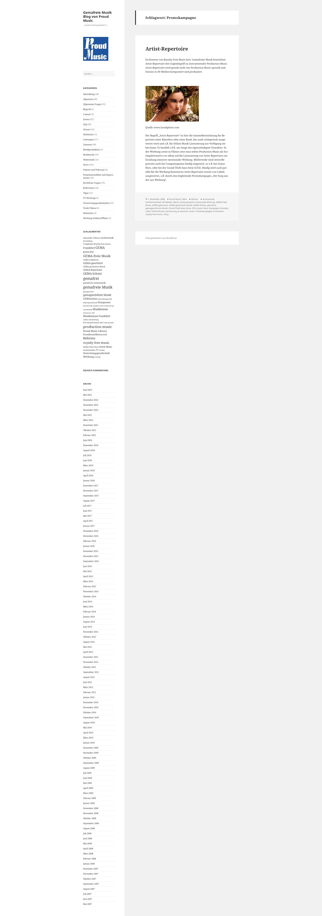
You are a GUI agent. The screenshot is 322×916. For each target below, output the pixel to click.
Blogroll (87, 109)
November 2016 (90, 536)
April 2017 (88, 521)
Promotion (218, 211)
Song (166, 214)
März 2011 (88, 687)
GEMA (100, 248)
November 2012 (90, 631)
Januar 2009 (89, 803)
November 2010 (90, 707)
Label (147, 211)
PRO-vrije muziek (106, 323)
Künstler (224, 208)
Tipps (85, 193)
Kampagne (214, 208)
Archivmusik (107, 237)
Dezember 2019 (90, 445)
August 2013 (89, 621)
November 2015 (90, 556)
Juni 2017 (87, 510)
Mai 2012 (87, 647)
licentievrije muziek (91, 306)
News (85, 164)
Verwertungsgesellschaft (96, 353)
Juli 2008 (87, 833)
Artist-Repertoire (166, 48)
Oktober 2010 (89, 712)
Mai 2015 (87, 571)
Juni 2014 (87, 601)
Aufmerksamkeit (153, 202)
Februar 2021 (89, 435)
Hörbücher (88, 134)
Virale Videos (89, 208)
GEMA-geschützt (93, 263)
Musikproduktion (91, 149)
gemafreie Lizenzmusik (94, 282)
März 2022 (88, 420)
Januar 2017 (89, 526)
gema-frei (88, 251)
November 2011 (90, 662)
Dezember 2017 (90, 485)
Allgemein (88, 99)
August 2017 (89, 500)
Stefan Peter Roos (91, 347)
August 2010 (89, 722)
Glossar (86, 129)
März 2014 (88, 606)
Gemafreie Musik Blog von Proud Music (97, 16)
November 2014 (90, 591)
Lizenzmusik (87, 310)
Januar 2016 (89, 546)
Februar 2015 (89, 586)
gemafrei (91, 278)
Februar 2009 (89, 798)
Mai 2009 (87, 783)
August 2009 (89, 768)
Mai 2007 (87, 904)
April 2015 (88, 576)
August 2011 (89, 677)
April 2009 (88, 788)
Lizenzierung (109, 306)
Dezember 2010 (90, 702)
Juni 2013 (87, 626)
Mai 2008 (87, 843)
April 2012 (88, 652)
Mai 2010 (87, 727)
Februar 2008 (89, 858)
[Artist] (186, 103)
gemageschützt (88, 292)
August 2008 (89, 828)
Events (86, 119)
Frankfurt (89, 248)
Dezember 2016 (90, 531)
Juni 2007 (87, 899)
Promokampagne (204, 211)
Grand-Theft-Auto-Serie (180, 208)
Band (175, 202)
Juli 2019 (87, 455)
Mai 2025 (87, 394)
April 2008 (88, 848)
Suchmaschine (89, 350)
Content (87, 114)
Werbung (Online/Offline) (95, 218)
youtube (97, 357)
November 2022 (90, 410)
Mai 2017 (87, 515)
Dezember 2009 (90, 747)
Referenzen (88, 188)
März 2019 (88, 465)
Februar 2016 (89, 541)
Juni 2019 (87, 460)
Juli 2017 (87, 505)
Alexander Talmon (91, 238)
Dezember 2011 (90, 657)
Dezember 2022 (90, 405)
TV (97, 350)
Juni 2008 (87, 838)
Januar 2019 (89, 470)
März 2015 (88, 581)
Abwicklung (89, 94)
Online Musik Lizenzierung (164, 211)
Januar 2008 (89, 863)
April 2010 (88, 732)
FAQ (85, 124)
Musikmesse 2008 (89, 313)
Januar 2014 (89, 616)
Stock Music (105, 346)
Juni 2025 (87, 389)
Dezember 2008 (90, 808)
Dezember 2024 (90, 400)
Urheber (102, 350)
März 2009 (88, 793)
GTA (194, 208)
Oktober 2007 (89, 878)
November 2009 (90, 752)
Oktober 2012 (89, 636)
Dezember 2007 (90, 868)
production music (97, 326)
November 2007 (90, 873)
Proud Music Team (178, 199)
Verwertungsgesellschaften (96, 203)
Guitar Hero (202, 208)
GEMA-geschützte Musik (94, 266)
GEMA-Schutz (92, 274)
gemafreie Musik (97, 287)
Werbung (88, 356)
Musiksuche (88, 154)
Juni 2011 (87, 682)
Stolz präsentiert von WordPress (161, 238)
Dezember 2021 (90, 425)
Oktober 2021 (89, 430)
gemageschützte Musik (97, 295)
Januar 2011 (89, 697)
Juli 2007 (87, 894)
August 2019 (89, 450)
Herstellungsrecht (105, 299)
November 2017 (90, 490)
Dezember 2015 (90, 551)
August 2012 (89, 641)
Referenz (89, 338)
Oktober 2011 (89, 667)
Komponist (104, 302)
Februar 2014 (89, 611)
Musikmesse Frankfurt (96, 316)
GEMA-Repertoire (92, 269)
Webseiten (88, 213)
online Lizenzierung (91, 319)
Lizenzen (87, 144)
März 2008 (88, 853)
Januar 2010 (89, 742)
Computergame (186, 202)
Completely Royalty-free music (97, 244)
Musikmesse (100, 309)
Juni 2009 (87, 778)
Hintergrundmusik (90, 302)
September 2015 (91, 561)
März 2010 (88, 737)
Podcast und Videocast (94, 169)
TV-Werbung (89, 198)
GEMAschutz (90, 298)
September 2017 (91, 495)
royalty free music (96, 343)
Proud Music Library (95, 331)
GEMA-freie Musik (97, 256)
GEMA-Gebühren (91, 259)
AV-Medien (167, 202)
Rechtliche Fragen (92, 182)
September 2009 (91, 762)
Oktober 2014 (89, 596)
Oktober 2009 (89, 757)
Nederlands (88, 159)
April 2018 (88, 475)
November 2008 (90, 813)
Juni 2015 (87, 566)
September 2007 (91, 883)
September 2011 (91, 672)
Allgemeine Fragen (92, 104)
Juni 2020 (87, 440)
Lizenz (101, 306)
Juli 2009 (87, 773)
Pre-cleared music (91, 322)
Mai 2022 (87, 415)
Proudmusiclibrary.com (95, 334)
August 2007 (89, 889)
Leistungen (88, 139)
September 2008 (91, 823)
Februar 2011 (89, 692)
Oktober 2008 (89, 818)
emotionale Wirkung (205, 202)
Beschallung (87, 241)
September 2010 (91, 717)
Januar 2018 (89, 480)
